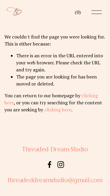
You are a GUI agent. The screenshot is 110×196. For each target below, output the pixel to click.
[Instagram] (60, 164)
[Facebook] (49, 164)
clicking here (57, 109)
